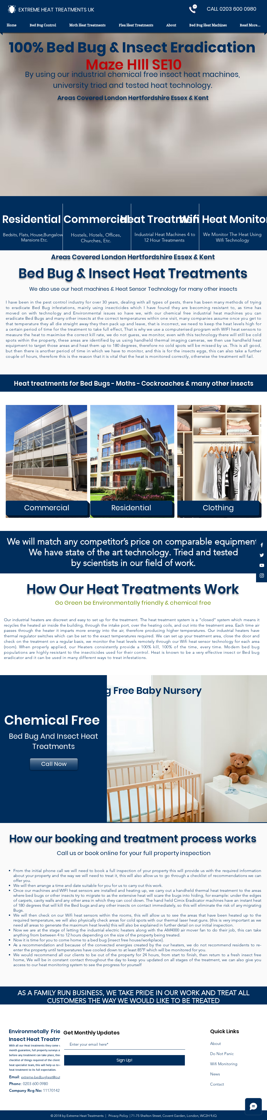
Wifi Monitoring (223, 1063)
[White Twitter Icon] (262, 555)
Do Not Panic (222, 1053)
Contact (217, 1084)
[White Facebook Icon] (262, 545)
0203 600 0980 (35, 1083)
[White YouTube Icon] (262, 565)
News (215, 1073)
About (215, 1043)
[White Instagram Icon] (262, 575)
